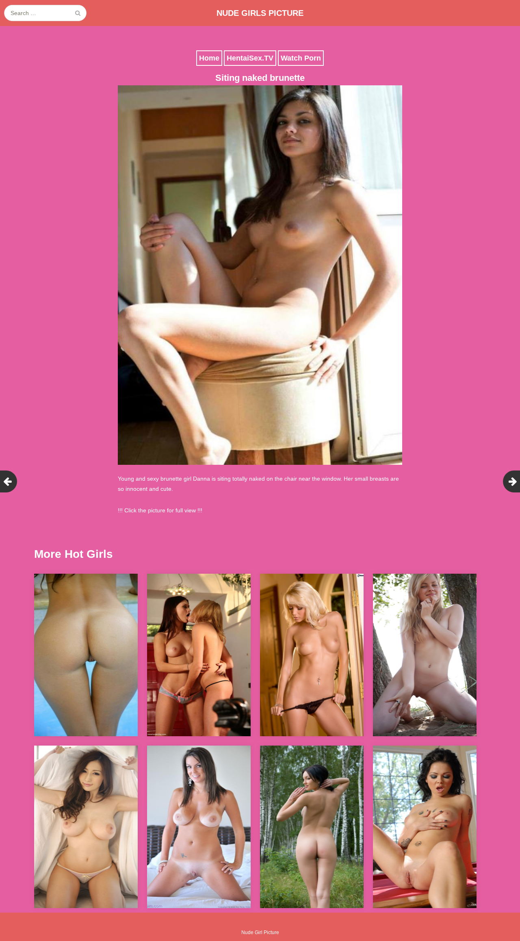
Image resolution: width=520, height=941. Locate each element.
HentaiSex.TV (250, 58)
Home (209, 58)
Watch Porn (301, 58)
